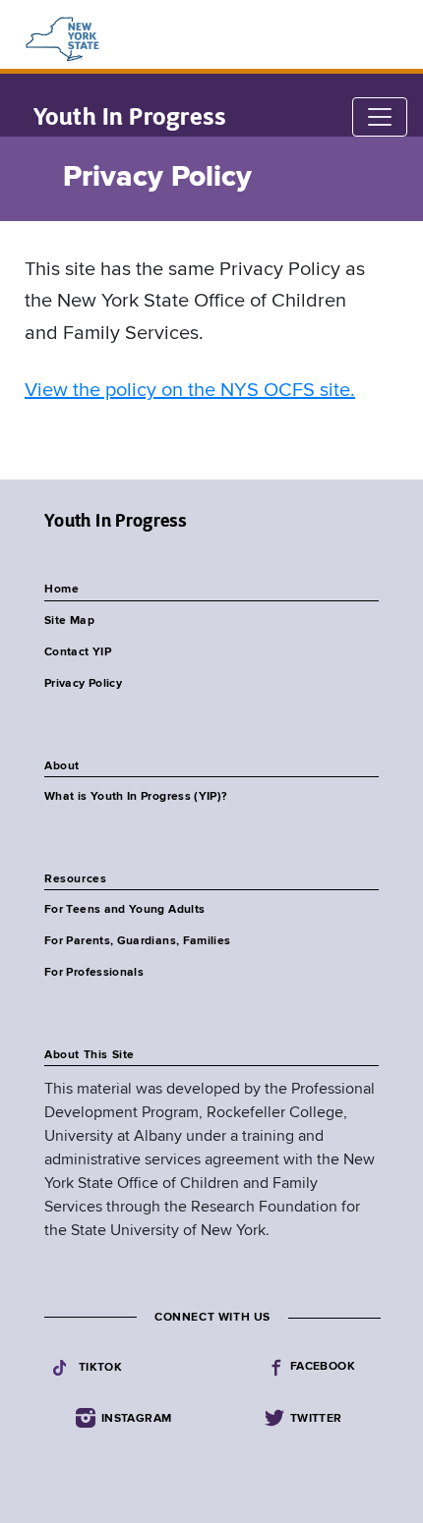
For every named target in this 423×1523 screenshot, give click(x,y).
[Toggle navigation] (379, 117)
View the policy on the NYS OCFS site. (190, 390)
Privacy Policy (83, 684)
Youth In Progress (129, 116)
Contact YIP (77, 652)
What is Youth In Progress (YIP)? (135, 797)
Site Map (69, 621)
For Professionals (94, 973)
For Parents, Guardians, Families (137, 941)
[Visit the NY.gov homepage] (61, 39)
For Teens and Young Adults (124, 910)
